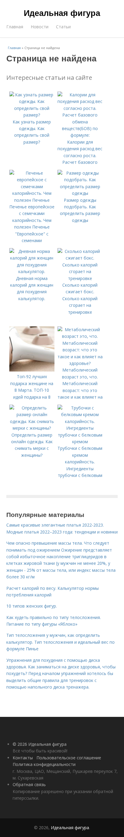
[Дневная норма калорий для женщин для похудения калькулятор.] (31, 271)
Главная (14, 27)
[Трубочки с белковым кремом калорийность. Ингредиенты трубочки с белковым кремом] (80, 441)
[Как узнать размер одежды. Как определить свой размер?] (31, 115)
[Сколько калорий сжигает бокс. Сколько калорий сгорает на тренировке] (80, 278)
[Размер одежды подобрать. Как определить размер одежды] (80, 193)
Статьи (63, 27)
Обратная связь (29, 784)
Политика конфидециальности (44, 764)
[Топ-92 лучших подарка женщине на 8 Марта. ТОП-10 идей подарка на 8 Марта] (31, 370)
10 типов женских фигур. (31, 606)
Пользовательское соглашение (68, 758)
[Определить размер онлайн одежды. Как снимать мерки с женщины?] (31, 428)
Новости (39, 27)
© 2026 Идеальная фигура (40, 744)
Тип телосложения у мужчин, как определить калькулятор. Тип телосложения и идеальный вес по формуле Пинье (60, 642)
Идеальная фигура (62, 12)
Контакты (23, 758)
